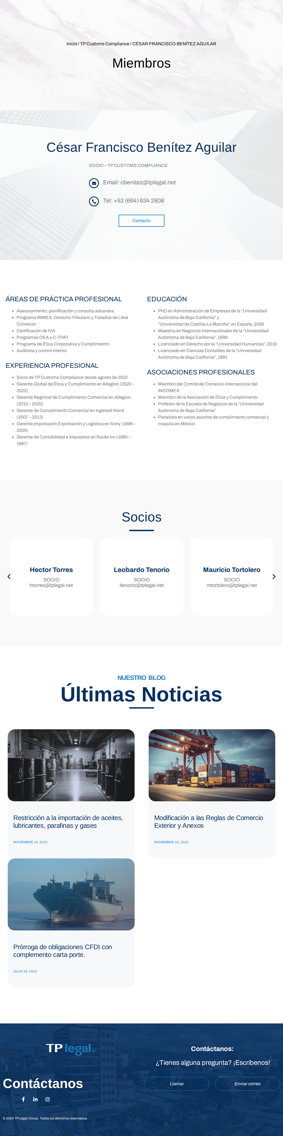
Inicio (72, 43)
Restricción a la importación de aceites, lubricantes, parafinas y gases (68, 821)
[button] (9, 576)
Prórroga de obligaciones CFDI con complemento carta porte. (62, 950)
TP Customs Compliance (104, 43)
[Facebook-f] (23, 1099)
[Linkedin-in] (35, 1099)
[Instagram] (48, 1099)
